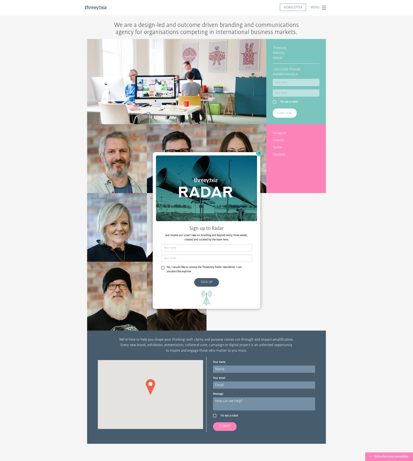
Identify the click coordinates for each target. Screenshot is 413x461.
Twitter (277, 147)
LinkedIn (278, 140)
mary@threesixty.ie (101, 206)
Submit (224, 426)
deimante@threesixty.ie (223, 137)
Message (218, 393)
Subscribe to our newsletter (391, 456)
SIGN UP (207, 282)
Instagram (280, 133)
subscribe (284, 113)
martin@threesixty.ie (102, 137)
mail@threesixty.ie (285, 74)
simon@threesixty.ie (162, 137)
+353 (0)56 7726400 (287, 69)
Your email (219, 377)
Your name (219, 362)
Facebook (279, 154)
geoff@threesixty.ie (101, 275)
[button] (150, 386)
